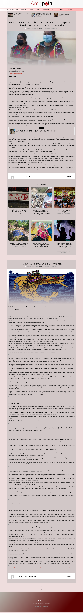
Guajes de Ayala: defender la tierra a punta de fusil (19, 244)
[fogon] (56, 15)
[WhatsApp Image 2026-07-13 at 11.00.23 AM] (41, 230)
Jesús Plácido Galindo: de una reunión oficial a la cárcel (21, 14)
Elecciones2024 (46, 9)
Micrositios (61, 9)
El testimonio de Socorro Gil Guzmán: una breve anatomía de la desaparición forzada (43, 14)
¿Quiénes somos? (41, 603)
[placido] (10, 15)
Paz (17, 9)
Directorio (35, 603)
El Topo (38, 9)
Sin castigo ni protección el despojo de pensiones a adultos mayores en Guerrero (41, 245)
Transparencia (47, 603)
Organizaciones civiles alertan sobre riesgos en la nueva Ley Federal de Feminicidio (64, 245)
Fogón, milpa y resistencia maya (65, 14)
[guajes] (18, 230)
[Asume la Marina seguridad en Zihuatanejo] (12, 131)
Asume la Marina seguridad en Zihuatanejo (36, 131)
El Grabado (70, 9)
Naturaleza (23, 9)
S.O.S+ (53, 9)
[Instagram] (40, 600)
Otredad (31, 9)
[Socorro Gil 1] (33, 15)
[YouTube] (42, 600)
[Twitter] (38, 600)
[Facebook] (37, 600)
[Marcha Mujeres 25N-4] (64, 230)
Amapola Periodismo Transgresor (32, 28)
